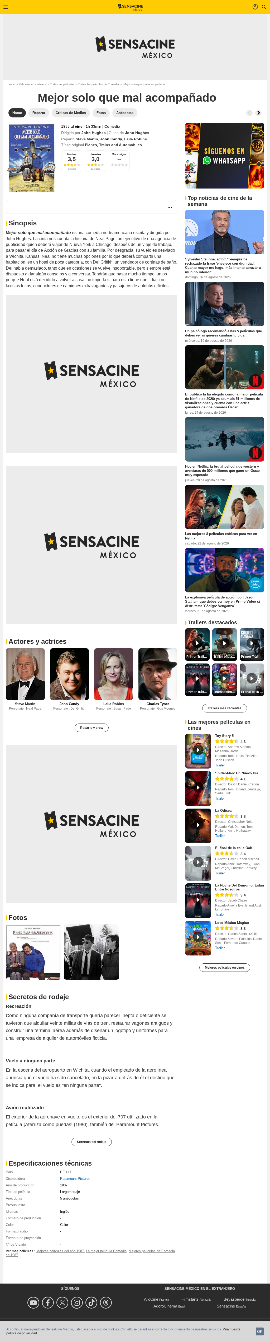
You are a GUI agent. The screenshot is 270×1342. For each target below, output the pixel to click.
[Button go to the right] (258, 113)
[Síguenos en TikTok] (92, 1303)
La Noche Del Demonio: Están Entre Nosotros (239, 887)
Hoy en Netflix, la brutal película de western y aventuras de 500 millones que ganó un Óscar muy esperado (222, 470)
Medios (71, 154)
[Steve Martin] (25, 674)
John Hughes (93, 133)
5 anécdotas (69, 1198)
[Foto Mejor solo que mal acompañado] (33, 952)
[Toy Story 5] (198, 751)
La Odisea (223, 811)
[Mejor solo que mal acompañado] (31, 157)
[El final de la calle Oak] (198, 863)
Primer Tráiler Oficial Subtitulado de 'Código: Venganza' (252, 656)
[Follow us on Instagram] (77, 1303)
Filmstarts (190, 1299)
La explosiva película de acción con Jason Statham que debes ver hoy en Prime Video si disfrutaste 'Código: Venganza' (222, 601)
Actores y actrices (37, 641)
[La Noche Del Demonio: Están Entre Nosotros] (198, 900)
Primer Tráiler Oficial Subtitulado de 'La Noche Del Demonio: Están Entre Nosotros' (198, 692)
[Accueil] (130, 7)
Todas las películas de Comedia (98, 84)
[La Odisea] (198, 826)
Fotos (17, 918)
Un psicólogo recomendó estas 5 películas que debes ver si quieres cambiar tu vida (223, 333)
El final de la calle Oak (233, 848)
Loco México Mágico (232, 923)
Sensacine (226, 1306)
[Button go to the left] (249, 113)
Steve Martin (87, 139)
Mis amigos (119, 154)
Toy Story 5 (224, 736)
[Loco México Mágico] (198, 938)
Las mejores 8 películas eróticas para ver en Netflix (221, 536)
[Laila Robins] (113, 674)
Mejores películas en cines (225, 967)
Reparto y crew (91, 728)
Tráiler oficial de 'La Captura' (225, 656)
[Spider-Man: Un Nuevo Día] (198, 788)
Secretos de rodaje (38, 997)
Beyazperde (234, 1299)
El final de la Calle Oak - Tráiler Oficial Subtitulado (252, 692)
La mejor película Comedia (106, 1251)
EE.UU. (66, 1172)
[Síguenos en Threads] (106, 1303)
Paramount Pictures (75, 1179)
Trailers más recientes (225, 708)
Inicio (11, 84)
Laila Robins (135, 139)
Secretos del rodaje (91, 1142)
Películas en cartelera (32, 84)
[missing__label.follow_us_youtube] (34, 1303)
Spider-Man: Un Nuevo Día (236, 773)
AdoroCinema (165, 1306)
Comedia (112, 126)
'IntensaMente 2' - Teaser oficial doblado (225, 692)
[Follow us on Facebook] (48, 1303)
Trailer (220, 765)
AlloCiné (151, 1299)
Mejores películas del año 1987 (60, 1251)
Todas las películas (62, 84)
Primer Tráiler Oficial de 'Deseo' (198, 656)
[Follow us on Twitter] (63, 1303)
